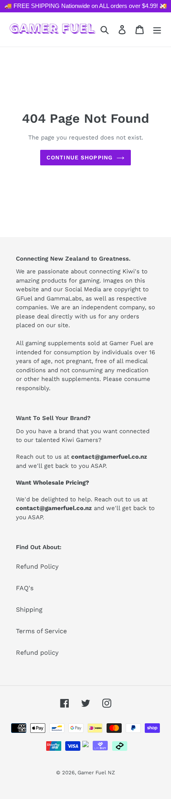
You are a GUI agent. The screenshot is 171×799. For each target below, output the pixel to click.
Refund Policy (37, 566)
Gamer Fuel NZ (96, 772)
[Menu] (157, 29)
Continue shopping (80, 157)
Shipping (29, 609)
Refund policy (37, 652)
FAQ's (24, 588)
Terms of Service (41, 631)
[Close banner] (162, 6)
